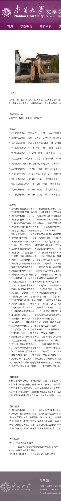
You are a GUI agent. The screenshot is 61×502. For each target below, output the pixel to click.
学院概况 (26, 26)
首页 (10, 26)
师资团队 (46, 26)
